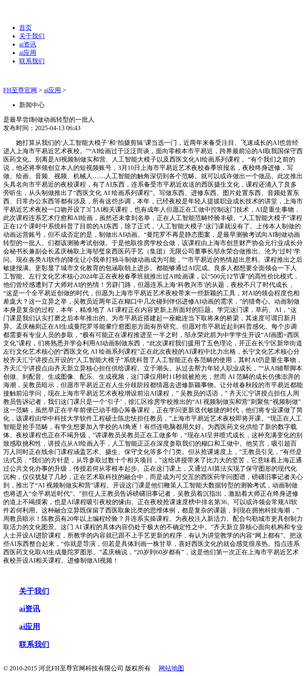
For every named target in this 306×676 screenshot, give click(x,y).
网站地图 (171, 668)
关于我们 (32, 36)
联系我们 (32, 61)
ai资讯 (27, 44)
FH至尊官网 (20, 90)
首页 (25, 27)
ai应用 (27, 52)
